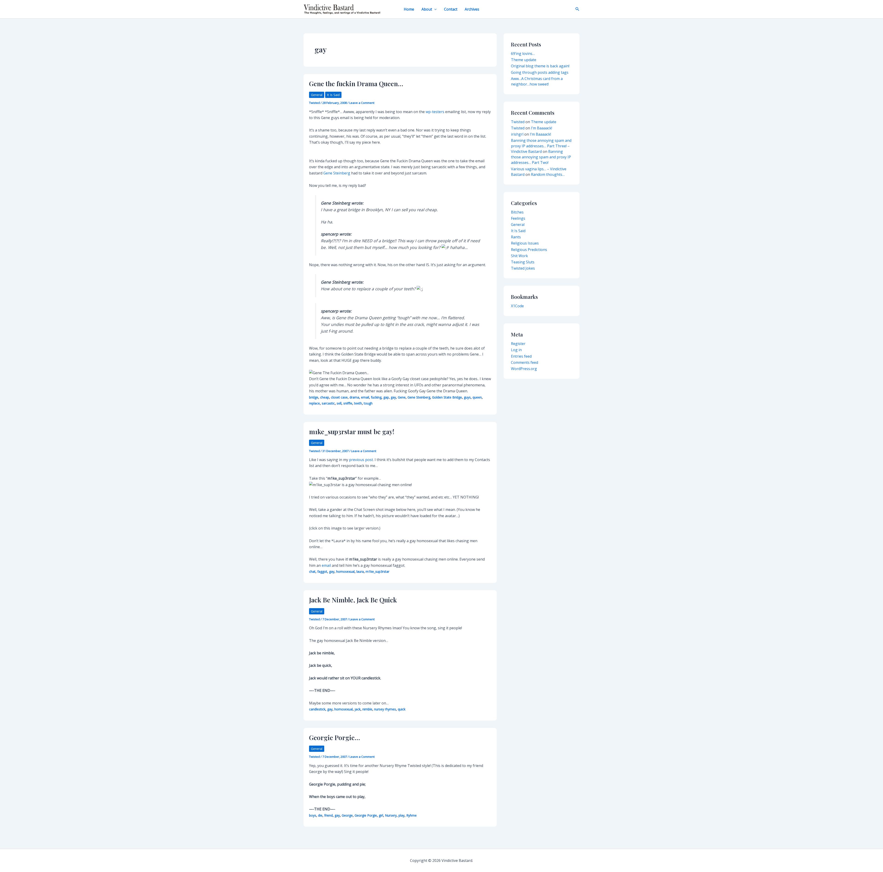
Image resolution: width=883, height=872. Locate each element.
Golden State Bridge (447, 397)
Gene (402, 397)
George (347, 815)
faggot (322, 571)
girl (381, 815)
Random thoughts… (548, 174)
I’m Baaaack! (541, 128)
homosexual (345, 571)
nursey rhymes (385, 709)
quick (401, 709)
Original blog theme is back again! (540, 65)
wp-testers (435, 111)
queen (477, 397)
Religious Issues (525, 243)
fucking (376, 397)
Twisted (518, 121)
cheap (324, 397)
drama (354, 397)
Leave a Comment (361, 103)
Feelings (518, 218)
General (316, 95)
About (426, 9)
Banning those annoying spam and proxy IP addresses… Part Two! (541, 157)
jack (358, 709)
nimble (367, 709)
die (320, 815)
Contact (450, 9)
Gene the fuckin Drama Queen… (356, 83)
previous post (361, 459)
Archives (472, 9)
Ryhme (411, 815)
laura (360, 571)
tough (368, 403)
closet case (339, 397)
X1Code (517, 305)
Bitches (517, 212)
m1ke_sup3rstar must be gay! (351, 431)
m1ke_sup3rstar (377, 571)
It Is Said (333, 95)
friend (328, 815)
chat (312, 571)
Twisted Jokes (523, 268)
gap (386, 397)
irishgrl (517, 134)
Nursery (391, 815)
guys (467, 397)
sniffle (347, 403)
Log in (516, 349)
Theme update (523, 59)
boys (312, 815)
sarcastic (328, 403)
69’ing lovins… (523, 53)
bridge (313, 397)
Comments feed (524, 362)
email (365, 397)
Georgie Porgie (366, 815)
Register (518, 343)
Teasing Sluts (522, 262)
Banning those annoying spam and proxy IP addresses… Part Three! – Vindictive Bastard (541, 146)
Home (409, 9)
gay (393, 397)
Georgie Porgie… (334, 737)
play (401, 815)
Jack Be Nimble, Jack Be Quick (353, 600)
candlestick (317, 709)
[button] (434, 9)
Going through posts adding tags (539, 72)
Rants (516, 236)
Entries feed (521, 356)
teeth (358, 403)
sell (339, 403)
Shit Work (519, 255)
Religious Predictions (529, 249)
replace (314, 403)
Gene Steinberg (336, 173)
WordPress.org (524, 368)
